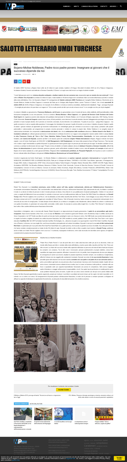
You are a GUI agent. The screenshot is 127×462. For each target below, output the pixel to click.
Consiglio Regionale (91, 453)
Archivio (113, 6)
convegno (106, 453)
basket (105, 440)
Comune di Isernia (90, 451)
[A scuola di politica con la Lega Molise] (63, 414)
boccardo (86, 443)
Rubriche (66, 6)
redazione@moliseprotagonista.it (58, 447)
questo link (16, 460)
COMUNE (97, 448)
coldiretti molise (88, 448)
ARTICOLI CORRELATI (21, 404)
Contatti (103, 6)
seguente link (70, 458)
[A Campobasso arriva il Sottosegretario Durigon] (84, 414)
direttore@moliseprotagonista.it (57, 442)
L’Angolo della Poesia (89, 6)
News (20, 61)
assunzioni (98, 440)
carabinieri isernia (102, 446)
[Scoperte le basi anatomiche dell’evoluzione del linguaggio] (43, 414)
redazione (18, 74)
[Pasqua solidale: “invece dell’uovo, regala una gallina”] (104, 414)
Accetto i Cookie (63, 390)
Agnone (86, 440)
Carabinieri (90, 446)
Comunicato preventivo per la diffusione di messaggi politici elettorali (23, 1)
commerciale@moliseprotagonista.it (58, 452)
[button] (121, 6)
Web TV (76, 6)
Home (15, 61)
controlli (101, 453)
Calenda (92, 443)
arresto (91, 440)
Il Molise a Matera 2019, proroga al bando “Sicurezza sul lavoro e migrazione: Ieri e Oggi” (37, 396)
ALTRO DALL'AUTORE (36, 404)
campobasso (102, 443)
